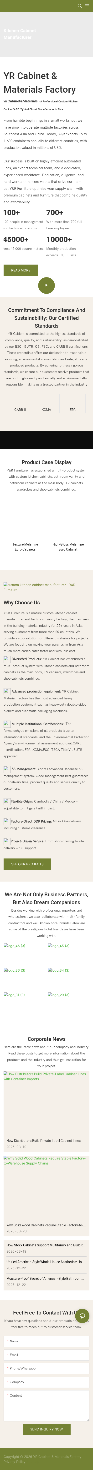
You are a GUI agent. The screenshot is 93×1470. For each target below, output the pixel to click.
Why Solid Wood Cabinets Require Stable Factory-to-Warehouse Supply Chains (44, 1225)
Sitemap (32, 1462)
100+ (11, 212)
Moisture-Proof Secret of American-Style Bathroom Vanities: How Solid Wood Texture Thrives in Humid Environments (43, 1278)
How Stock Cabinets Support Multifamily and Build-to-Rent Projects (46, 1245)
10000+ (59, 239)
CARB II (20, 410)
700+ (54, 212)
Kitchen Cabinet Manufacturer (20, 34)
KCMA (46, 410)
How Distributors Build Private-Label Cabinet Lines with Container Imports (43, 1140)
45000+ (15, 239)
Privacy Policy (15, 1462)
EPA (73, 410)
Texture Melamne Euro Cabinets (25, 547)
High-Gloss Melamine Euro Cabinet (68, 547)
